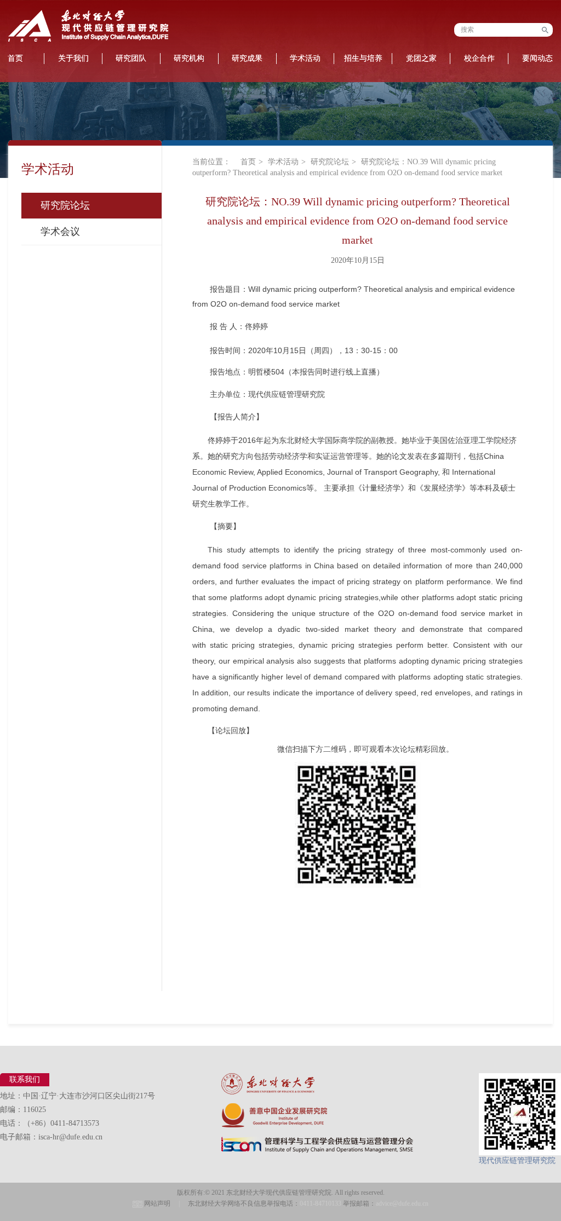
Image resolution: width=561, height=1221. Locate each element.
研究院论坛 (65, 205)
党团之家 (421, 58)
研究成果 (247, 58)
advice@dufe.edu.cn (402, 1203)
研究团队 (131, 58)
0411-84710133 (320, 1203)
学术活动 (305, 58)
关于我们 (73, 58)
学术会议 (60, 231)
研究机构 (189, 58)
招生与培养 (363, 58)
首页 (248, 162)
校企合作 (479, 58)
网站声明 (157, 1203)
